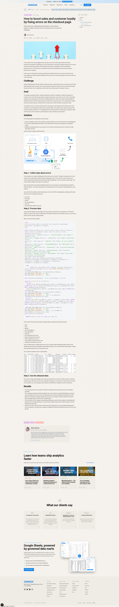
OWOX (32, 422)
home (33, 9)
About (86, 583)
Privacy (80, 602)
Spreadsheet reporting (51, 583)
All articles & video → (36, 440)
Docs (73, 592)
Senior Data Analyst (63, 585)
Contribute (74, 587)
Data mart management (51, 587)
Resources (59, 4)
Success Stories (45, 9)
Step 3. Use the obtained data (86, 25)
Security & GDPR (91, 602)
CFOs (61, 592)
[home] (33, 5)
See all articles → (91, 462)
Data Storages (49, 594)
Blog (37, 9)
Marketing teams (63, 594)
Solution (81, 20)
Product (45, 4)
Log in (81, 4)
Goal (80, 19)
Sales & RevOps (63, 589)
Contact (86, 594)
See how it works (29, 569)
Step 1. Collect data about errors (86, 22)
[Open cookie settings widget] (2, 604)
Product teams (62, 596)
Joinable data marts (51, 589)
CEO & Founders (63, 587)
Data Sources (49, 592)
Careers (86, 592)
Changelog (74, 589)
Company (71, 4)
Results (81, 27)
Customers (87, 585)
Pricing (65, 4)
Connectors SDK (75, 585)
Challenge (81, 17)
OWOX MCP (49, 585)
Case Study (27, 422)
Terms (84, 602)
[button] (45, 5)
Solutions (52, 4)
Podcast (86, 589)
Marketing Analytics (39, 422)
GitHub (73, 583)
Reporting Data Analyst (64, 583)
